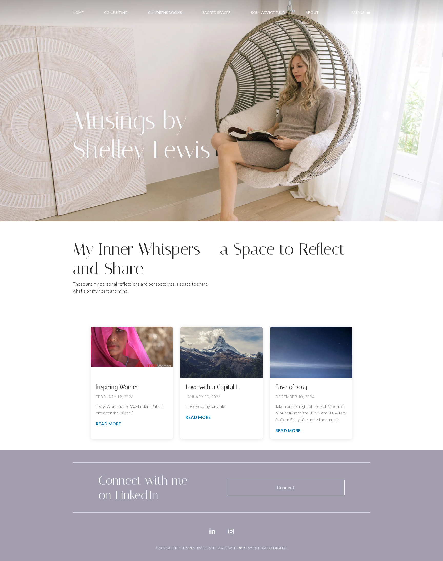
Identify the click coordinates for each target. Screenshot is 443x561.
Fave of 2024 (291, 387)
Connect (285, 487)
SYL (251, 548)
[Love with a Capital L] (221, 352)
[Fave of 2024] (311, 352)
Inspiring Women (117, 387)
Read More (108, 423)
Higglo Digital (272, 548)
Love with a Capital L (212, 387)
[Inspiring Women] (132, 352)
